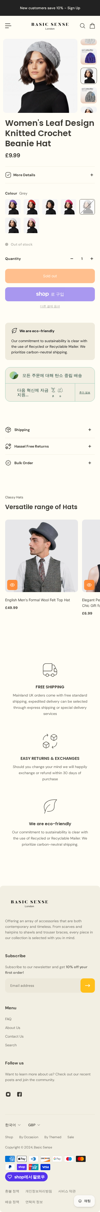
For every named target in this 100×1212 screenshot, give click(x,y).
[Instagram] (8, 1094)
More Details (24, 175)
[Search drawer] (82, 25)
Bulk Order (23, 463)
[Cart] (92, 25)
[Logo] (50, 26)
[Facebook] (19, 1094)
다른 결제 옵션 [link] (50, 306)
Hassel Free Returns (31, 446)
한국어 (10, 1125)
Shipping (22, 429)
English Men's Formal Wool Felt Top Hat (37, 600)
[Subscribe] (88, 985)
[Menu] (8, 25)
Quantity (13, 258)
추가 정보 (84, 392)
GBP (31, 1125)
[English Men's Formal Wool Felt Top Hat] (41, 556)
